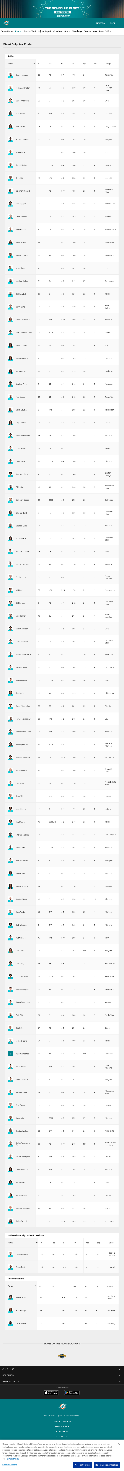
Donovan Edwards (23, 436)
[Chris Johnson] (10, 641)
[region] (62, 1455)
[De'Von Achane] (10, 75)
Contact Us (62, 1436)
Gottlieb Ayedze (22, 139)
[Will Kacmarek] (10, 667)
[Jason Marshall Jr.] (10, 706)
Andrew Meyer (21, 770)
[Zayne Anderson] (10, 100)
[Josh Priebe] (10, 912)
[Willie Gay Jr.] (10, 487)
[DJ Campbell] (10, 294)
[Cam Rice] (10, 950)
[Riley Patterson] (10, 860)
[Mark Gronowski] (10, 551)
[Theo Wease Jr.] (10, 1169)
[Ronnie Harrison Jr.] (10, 564)
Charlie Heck (21, 577)
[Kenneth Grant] (10, 525)
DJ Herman (20, 603)
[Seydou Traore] (10, 1092)
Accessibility (62, 1431)
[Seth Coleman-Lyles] (10, 332)
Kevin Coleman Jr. (23, 320)
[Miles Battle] (10, 152)
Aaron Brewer (21, 242)
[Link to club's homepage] (6, 21)
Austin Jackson (22, 629)
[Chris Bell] (10, 178)
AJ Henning (20, 590)
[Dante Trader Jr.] (10, 1079)
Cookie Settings (9, 1464)
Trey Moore (20, 822)
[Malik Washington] (10, 1156)
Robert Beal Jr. (22, 165)
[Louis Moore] (10, 809)
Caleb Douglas (21, 410)
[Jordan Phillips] (10, 886)
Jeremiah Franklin (23, 474)
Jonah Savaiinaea (23, 1002)
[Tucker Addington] (10, 88)
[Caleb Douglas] (10, 409)
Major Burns (20, 268)
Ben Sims (19, 1028)
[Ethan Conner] (10, 345)
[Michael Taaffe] (10, 1041)
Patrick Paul (20, 873)
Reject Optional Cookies (106, 1465)
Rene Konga (21, 1310)
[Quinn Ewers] (10, 448)
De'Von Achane (22, 75)
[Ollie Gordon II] (10, 512)
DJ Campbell (21, 294)
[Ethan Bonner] (10, 216)
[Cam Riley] (10, 963)
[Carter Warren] (10, 1323)
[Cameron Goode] (10, 500)
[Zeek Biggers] (10, 203)
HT (62, 63)
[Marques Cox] (10, 371)
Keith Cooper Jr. (22, 358)
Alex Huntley (21, 616)
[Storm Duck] (10, 1267)
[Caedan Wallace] (10, 1131)
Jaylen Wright (21, 1221)
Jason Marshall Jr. (23, 706)
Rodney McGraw (22, 745)
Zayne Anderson (22, 101)
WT (73, 63)
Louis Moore (21, 809)
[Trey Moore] (10, 822)
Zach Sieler (20, 1015)
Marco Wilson (21, 1195)
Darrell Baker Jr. (22, 1254)
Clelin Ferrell (21, 461)
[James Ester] (10, 1297)
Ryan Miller (20, 796)
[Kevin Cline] (10, 307)
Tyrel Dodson (21, 397)
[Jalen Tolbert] (10, 1066)
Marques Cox (21, 371)
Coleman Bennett (23, 191)
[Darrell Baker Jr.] (10, 1254)
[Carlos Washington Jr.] (10, 1144)
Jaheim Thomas (22, 1054)
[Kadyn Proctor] (10, 925)
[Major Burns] (10, 268)
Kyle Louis (20, 693)
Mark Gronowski (22, 551)
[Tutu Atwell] (10, 113)
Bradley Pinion (21, 899)
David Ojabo (20, 848)
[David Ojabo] (10, 847)
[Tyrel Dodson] (10, 397)
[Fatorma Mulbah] (10, 834)
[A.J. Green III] (10, 538)
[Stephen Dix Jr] (10, 384)
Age (84, 63)
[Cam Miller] (10, 783)
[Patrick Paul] (10, 873)
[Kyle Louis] (10, 693)
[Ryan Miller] (10, 796)
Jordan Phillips (22, 886)
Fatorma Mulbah (22, 835)
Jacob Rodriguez (22, 989)
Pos (50, 63)
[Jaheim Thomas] (10, 1053)
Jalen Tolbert (21, 1066)
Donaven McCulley (23, 732)
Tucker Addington (23, 88)
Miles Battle (20, 152)
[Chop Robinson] (10, 976)
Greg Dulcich (21, 423)
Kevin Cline (20, 307)
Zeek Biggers (21, 204)
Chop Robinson (22, 976)
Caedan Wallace (22, 1131)
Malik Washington (23, 1157)
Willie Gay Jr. (21, 487)
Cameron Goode (22, 500)
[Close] (119, 1444)
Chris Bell (19, 178)
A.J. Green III (21, 539)
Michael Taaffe (21, 1041)
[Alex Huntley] (10, 616)
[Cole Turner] (10, 1105)
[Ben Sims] (10, 1028)
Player (10, 64)
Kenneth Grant (21, 526)
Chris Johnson (22, 641)
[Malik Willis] (10, 1182)
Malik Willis (20, 1182)
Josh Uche (20, 1118)
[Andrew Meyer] (10, 770)
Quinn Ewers (21, 448)
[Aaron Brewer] (10, 242)
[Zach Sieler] (10, 1015)
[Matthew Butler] (10, 281)
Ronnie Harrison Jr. (23, 564)
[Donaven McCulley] (10, 731)
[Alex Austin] (10, 126)
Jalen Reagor (21, 938)
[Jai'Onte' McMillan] (10, 757)
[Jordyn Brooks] (10, 255)
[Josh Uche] (10, 1118)
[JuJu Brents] (10, 229)
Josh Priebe (20, 912)
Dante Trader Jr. (22, 1079)
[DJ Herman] (10, 603)
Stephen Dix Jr (22, 384)
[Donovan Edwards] (10, 435)
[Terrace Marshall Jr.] (10, 719)
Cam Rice (19, 951)
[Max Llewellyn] (10, 680)
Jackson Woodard (23, 1208)
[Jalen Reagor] (10, 937)
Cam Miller (20, 783)
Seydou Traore (21, 1092)
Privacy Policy (62, 1426)
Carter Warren (21, 1323)
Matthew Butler (22, 281)
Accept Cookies (82, 1465)
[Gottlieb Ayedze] (10, 139)
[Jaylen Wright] (10, 1221)
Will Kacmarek (21, 667)
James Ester (21, 1297)
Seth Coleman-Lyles (24, 332)
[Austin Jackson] (10, 628)
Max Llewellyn (21, 680)
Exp (95, 63)
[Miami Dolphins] (62, 1407)
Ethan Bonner (21, 217)
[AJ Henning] (10, 590)
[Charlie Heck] (10, 577)
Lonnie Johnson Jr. (23, 654)
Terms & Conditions (62, 1422)
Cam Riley (20, 964)
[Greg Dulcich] (10, 422)
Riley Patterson (22, 860)
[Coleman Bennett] (10, 191)
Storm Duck (20, 1267)
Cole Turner (20, 1105)
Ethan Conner (21, 345)
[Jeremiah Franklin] (10, 474)
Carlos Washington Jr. (23, 1144)
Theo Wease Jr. (22, 1169)
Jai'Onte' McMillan (23, 757)
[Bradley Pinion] (10, 899)
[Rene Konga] (10, 1310)
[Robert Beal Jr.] (10, 165)
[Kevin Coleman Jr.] (10, 319)
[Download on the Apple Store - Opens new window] (51, 1393)
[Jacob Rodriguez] (10, 989)
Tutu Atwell (20, 113)
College (108, 63)
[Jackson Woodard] (10, 1208)
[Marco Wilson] (10, 1195)
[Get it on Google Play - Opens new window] (72, 1394)
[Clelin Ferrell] (10, 461)
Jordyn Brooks (22, 255)
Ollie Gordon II (21, 513)
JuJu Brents (21, 229)
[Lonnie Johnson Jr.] (10, 654)
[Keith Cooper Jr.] (10, 358)
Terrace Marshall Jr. (23, 719)
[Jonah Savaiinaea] (10, 1002)
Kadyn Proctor (21, 925)
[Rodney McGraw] (10, 744)
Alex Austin (20, 126)
